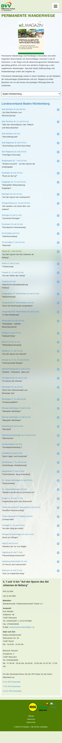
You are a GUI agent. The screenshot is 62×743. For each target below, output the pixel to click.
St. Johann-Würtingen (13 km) (14, 489)
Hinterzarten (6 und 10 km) (13, 321)
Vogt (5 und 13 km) (10, 543)
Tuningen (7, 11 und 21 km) (13, 525)
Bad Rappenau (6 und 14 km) (14, 143)
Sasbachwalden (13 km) (12, 444)
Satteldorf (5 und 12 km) (12, 453)
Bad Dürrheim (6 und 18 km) (13, 109)
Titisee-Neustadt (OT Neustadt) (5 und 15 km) (21, 507)
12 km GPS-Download (12, 691)
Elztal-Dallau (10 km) (10, 233)
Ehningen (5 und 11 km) (12, 215)
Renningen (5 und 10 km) (12, 387)
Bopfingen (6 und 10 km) (12, 173)
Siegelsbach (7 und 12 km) (13, 471)
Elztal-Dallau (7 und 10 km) (13, 242)
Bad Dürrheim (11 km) (11, 134)
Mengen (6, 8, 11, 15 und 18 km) (15, 360)
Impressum (31, 719)
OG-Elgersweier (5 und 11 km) (14, 378)
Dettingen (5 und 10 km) (12, 194)
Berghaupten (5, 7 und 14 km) (14, 161)
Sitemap (31, 716)
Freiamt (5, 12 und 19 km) (13, 272)
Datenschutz (31, 722)
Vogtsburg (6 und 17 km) (12, 552)
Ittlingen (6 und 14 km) (11, 333)
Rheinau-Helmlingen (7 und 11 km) (16, 408)
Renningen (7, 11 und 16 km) (14, 399)
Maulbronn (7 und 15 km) (12, 351)
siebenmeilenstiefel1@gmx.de (21, 627)
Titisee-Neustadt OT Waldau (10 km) (17, 516)
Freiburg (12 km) (9, 281)
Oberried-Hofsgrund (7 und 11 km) (16, 369)
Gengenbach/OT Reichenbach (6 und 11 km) (20, 312)
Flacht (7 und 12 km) (10, 263)
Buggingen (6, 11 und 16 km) (14, 182)
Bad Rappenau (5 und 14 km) (14, 152)
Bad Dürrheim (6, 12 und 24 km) (15, 121)
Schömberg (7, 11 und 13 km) (14, 462)
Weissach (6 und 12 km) (12, 570)
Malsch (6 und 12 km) (11, 342)
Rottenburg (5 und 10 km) (12, 426)
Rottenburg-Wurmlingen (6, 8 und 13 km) (19, 435)
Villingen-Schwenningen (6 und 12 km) (18, 534)
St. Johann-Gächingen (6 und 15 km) (17, 480)
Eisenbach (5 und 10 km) (12, 224)
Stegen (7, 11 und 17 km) (12, 498)
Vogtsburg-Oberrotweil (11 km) (14, 561)
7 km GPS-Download (11, 686)
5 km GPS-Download (11, 682)
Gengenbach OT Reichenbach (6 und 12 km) (20, 294)
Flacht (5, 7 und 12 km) (11, 251)
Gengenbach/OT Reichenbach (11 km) (18, 303)
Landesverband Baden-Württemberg (25, 103)
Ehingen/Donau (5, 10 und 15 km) (16, 203)
